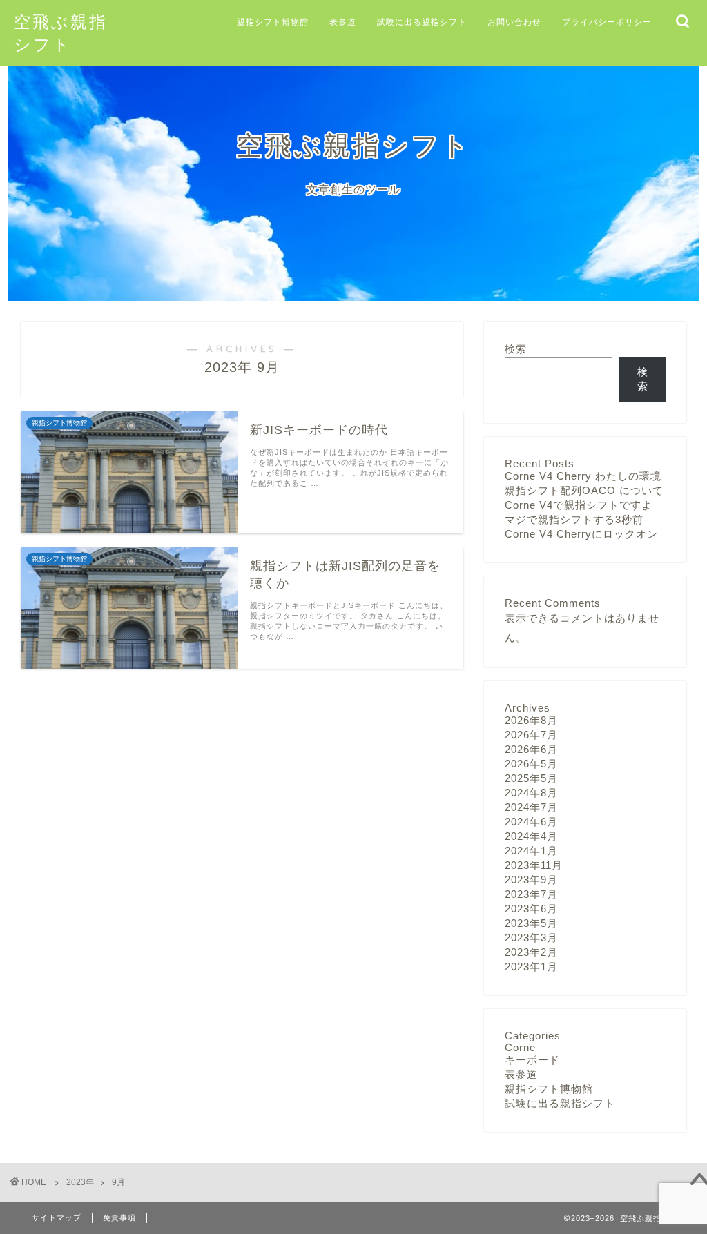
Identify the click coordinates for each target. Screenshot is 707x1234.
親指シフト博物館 (273, 22)
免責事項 (119, 1217)
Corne (520, 1047)
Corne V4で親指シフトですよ (578, 505)
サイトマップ (56, 1217)
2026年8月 (531, 720)
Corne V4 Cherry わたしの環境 (583, 476)
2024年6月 (531, 821)
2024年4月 (531, 836)
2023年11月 (534, 865)
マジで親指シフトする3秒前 (574, 519)
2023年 (80, 1182)
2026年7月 (531, 735)
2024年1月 (531, 850)
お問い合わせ (514, 22)
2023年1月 (531, 966)
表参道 (342, 22)
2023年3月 (531, 937)
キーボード (532, 1060)
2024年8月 (531, 793)
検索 (516, 349)
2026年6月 (531, 749)
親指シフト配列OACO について (584, 490)
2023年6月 (531, 908)
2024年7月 (531, 807)
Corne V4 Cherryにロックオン (581, 534)
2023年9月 (531, 879)
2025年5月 (531, 778)
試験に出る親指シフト (422, 22)
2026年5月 (531, 764)
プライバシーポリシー (607, 22)
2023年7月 (531, 894)
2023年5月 (531, 923)
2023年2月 (531, 952)
